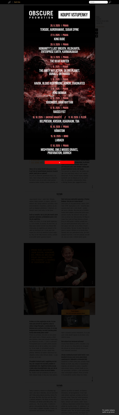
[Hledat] (109, 2)
